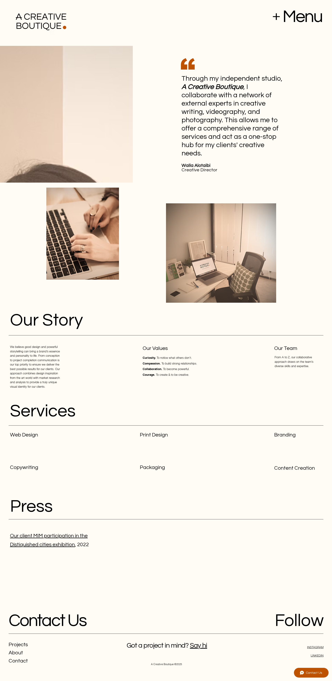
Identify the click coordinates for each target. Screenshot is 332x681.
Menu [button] (302, 17)
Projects (18, 644)
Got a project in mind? (158, 645)
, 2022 (82, 544)
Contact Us (47, 621)
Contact (18, 661)
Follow (299, 621)
